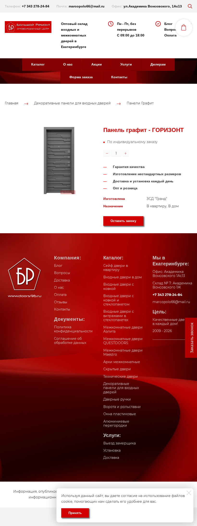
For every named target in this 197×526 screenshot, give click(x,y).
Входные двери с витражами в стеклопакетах (118, 315)
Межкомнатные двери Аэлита (123, 329)
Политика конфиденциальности (73, 329)
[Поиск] (190, 6)
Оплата (170, 35)
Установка (112, 450)
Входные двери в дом (122, 277)
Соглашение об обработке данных (70, 340)
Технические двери (120, 376)
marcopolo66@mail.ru (87, 6)
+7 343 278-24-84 (35, 6)
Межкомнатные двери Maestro (123, 352)
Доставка (62, 280)
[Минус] (107, 153)
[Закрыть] (189, 493)
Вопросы (172, 29)
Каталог (38, 64)
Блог (168, 24)
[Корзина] (183, 27)
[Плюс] (125, 153)
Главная (11, 103)
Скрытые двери (117, 369)
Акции (96, 64)
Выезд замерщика (119, 443)
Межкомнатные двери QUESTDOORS (123, 341)
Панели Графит (140, 103)
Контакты (119, 77)
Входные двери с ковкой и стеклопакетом (118, 300)
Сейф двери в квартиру (115, 267)
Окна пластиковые (119, 414)
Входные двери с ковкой (118, 286)
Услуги (126, 64)
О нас (68, 64)
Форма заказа (81, 77)
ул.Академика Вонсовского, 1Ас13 (152, 6)
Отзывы (60, 302)
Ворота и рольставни (122, 407)
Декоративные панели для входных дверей (72, 103)
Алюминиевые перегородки (116, 423)
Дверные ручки (117, 399)
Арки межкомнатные (121, 362)
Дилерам (158, 64)
